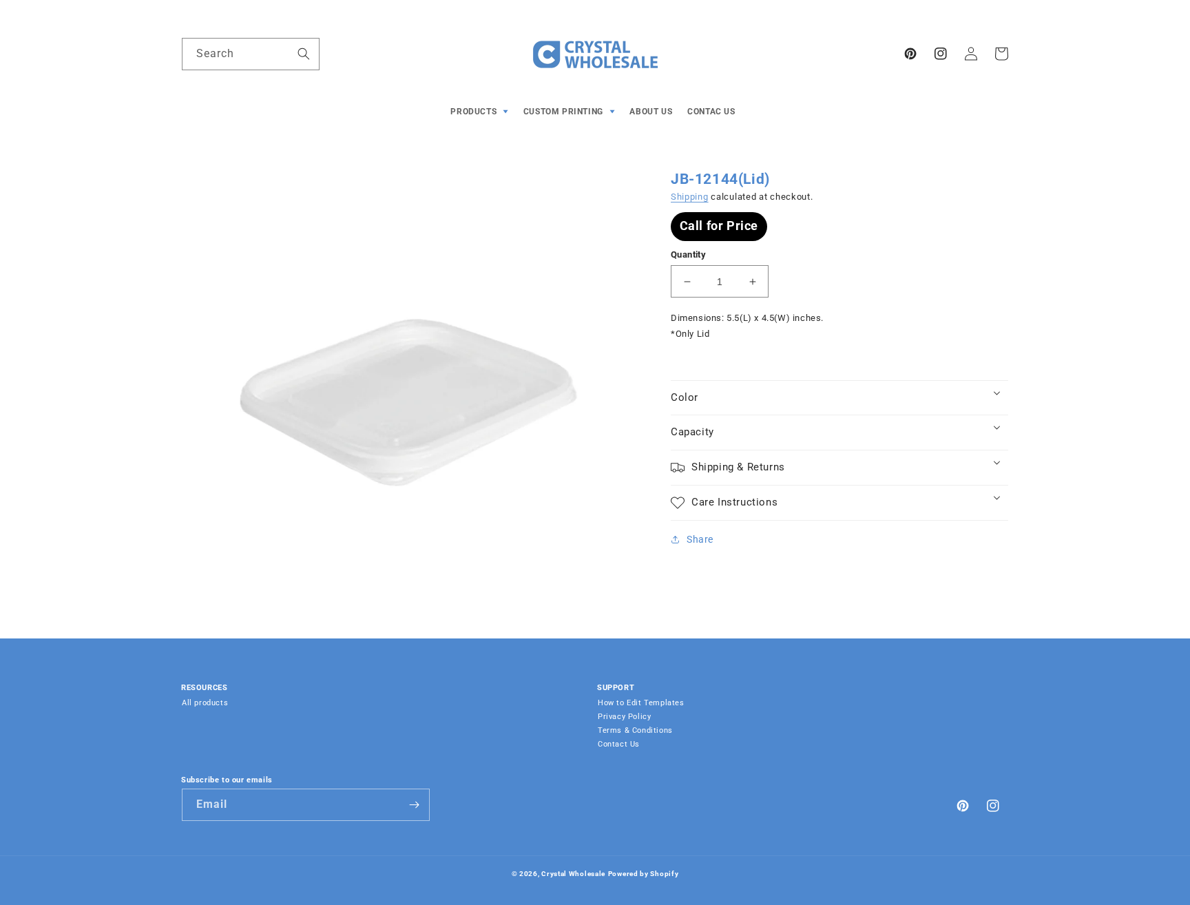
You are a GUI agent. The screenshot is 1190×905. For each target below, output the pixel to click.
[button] (481, 112)
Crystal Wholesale (573, 873)
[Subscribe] (414, 805)
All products (205, 702)
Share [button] (700, 539)
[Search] (304, 54)
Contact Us (619, 744)
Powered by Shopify (643, 873)
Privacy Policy (624, 716)
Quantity (688, 254)
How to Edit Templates (641, 702)
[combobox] (250, 54)
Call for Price (719, 225)
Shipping (690, 196)
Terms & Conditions (635, 730)
